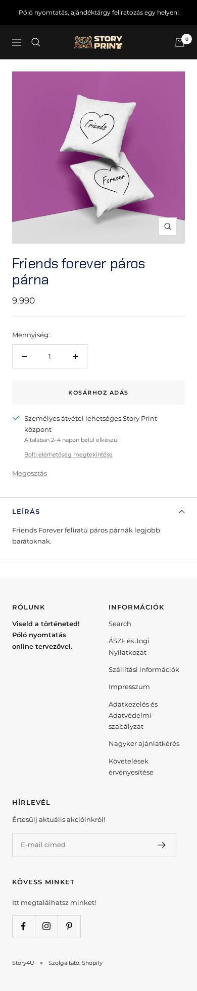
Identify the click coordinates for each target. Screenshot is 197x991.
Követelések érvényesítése (131, 766)
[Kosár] (180, 42)
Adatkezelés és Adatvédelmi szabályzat (133, 715)
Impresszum (129, 686)
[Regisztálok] (162, 845)
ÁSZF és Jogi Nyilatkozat (129, 646)
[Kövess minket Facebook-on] (23, 926)
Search (120, 624)
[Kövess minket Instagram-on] (46, 926)
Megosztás (29, 473)
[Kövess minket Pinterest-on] (69, 926)
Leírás (26, 511)
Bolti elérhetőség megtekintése (68, 454)
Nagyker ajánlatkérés (144, 743)
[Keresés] (35, 42)
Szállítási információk (144, 669)
